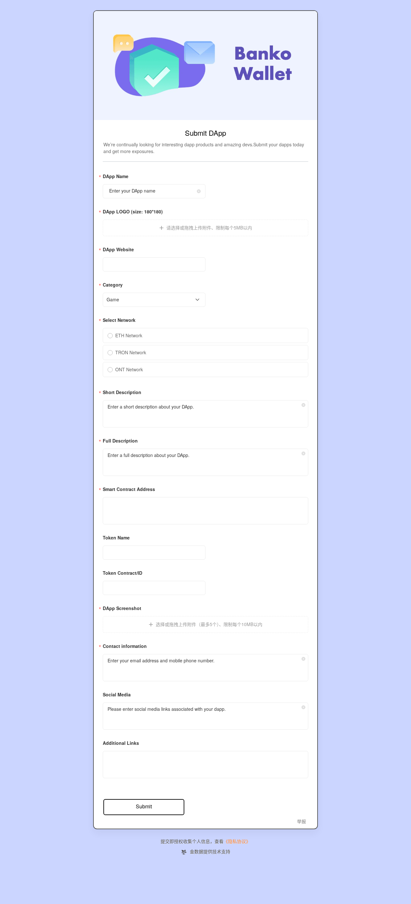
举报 (301, 822)
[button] (199, 191)
